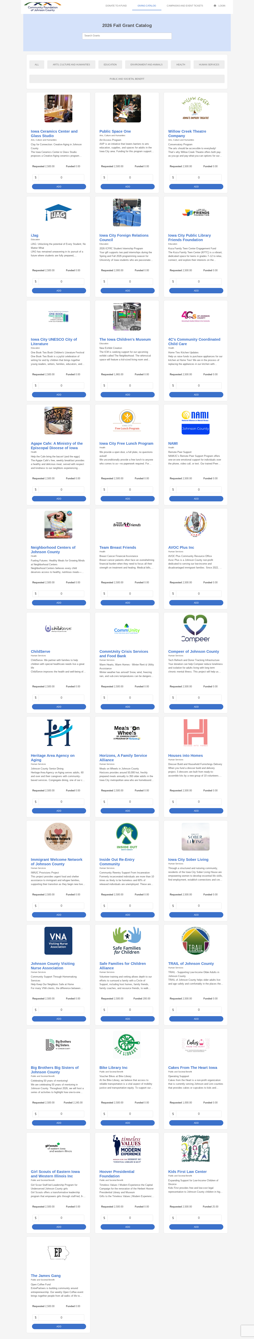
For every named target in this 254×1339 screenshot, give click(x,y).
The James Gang (46, 1276)
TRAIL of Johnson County (191, 964)
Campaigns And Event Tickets (185, 5)
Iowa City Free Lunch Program (126, 443)
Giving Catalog (147, 5)
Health (180, 64)
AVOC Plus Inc (181, 547)
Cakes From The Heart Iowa (192, 1068)
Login (221, 5)
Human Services (209, 64)
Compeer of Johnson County (193, 651)
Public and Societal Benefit (127, 79)
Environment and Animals (147, 64)
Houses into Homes (185, 755)
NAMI (173, 443)
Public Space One (115, 131)
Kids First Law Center (187, 1172)
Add (59, 186)
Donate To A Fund (116, 5)
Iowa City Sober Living (188, 859)
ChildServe (40, 651)
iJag (34, 235)
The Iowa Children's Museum (125, 339)
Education (110, 64)
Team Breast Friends (117, 547)
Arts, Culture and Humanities (71, 64)
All (37, 64)
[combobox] (127, 36)
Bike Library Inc (113, 1068)
